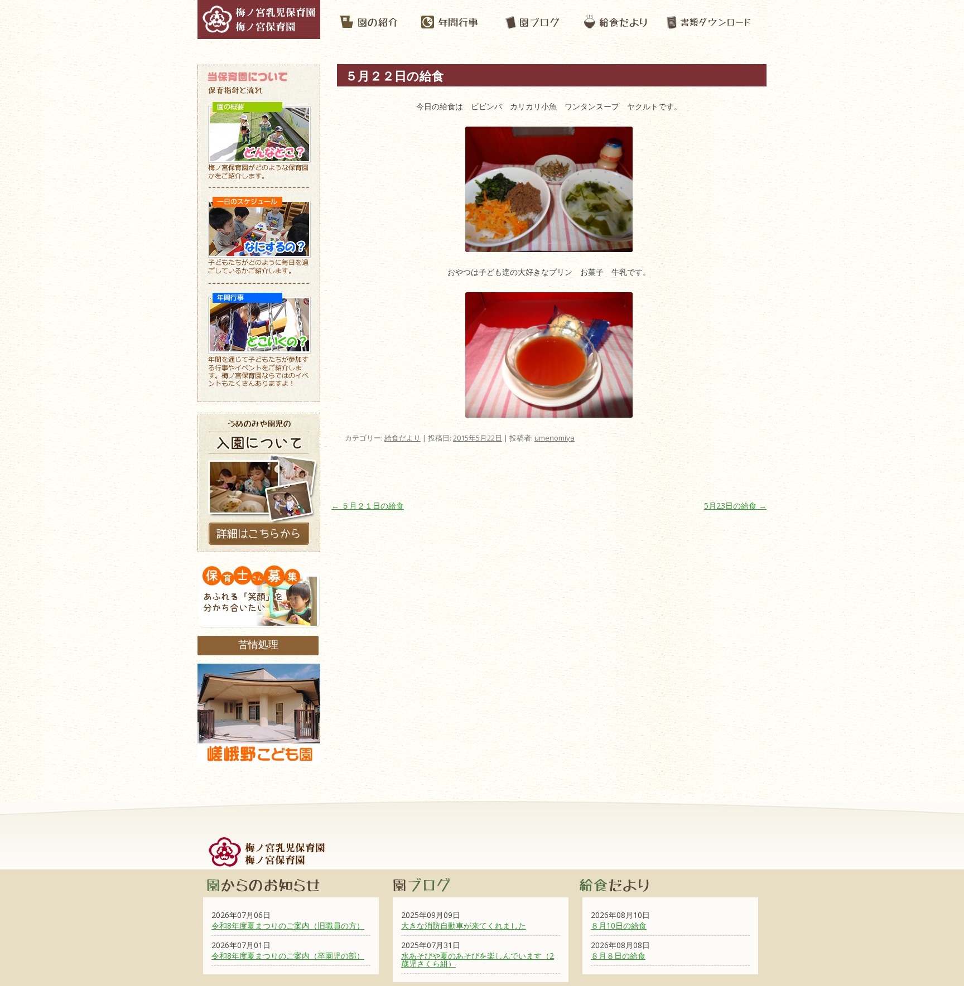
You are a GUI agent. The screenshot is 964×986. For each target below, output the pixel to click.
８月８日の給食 (618, 955)
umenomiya (554, 438)
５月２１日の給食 (367, 505)
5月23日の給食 (735, 505)
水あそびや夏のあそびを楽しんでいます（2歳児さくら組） (477, 959)
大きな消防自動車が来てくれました (463, 925)
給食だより (402, 438)
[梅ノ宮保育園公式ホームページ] (258, 33)
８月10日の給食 (619, 925)
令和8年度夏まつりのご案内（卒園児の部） (287, 955)
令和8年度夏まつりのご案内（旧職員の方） (287, 925)
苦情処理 (258, 644)
